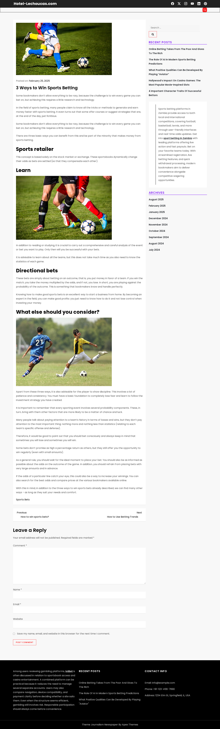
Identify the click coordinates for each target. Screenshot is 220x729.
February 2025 (157, 205)
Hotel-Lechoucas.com (35, 3)
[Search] (153, 34)
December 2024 (158, 218)
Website (18, 619)
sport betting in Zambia (177, 138)
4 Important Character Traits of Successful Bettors (175, 93)
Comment (20, 545)
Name (17, 589)
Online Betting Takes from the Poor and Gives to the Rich (176, 51)
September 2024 (159, 237)
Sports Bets (23, 499)
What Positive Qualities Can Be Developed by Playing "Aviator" (109, 701)
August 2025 (156, 199)
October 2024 (157, 231)
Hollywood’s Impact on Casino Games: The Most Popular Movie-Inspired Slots (175, 82)
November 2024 (158, 224)
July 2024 (154, 249)
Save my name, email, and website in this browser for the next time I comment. (63, 633)
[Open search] (204, 10)
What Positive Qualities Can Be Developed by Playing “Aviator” (176, 72)
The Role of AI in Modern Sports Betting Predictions (172, 61)
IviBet (69, 671)
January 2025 (157, 212)
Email (17, 604)
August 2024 (156, 243)
